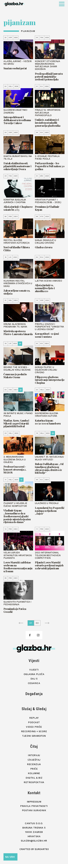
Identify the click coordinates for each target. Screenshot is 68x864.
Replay (34, 718)
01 (30, 623)
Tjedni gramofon (34, 736)
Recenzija (34, 764)
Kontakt (34, 793)
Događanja (34, 694)
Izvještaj (34, 759)
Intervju (34, 755)
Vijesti (34, 661)
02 (37, 623)
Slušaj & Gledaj (34, 709)
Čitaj (34, 746)
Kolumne (34, 773)
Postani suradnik (34, 810)
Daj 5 (34, 678)
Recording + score (34, 731)
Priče (34, 768)
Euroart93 (42, 849)
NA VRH (10, 856)
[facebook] (30, 635)
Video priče (34, 727)
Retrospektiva (34, 782)
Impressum (34, 801)
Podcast (34, 722)
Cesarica (34, 683)
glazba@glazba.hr (34, 840)
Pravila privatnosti (34, 806)
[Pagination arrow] (22, 623)
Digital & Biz (34, 778)
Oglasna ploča (34, 674)
